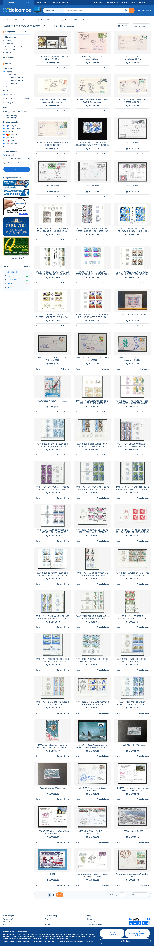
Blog (47, 919)
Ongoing (9, 72)
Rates (5, 924)
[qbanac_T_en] (16, 246)
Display (124, 26)
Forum (47, 924)
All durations (10, 94)
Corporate (7, 922)
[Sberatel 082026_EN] (16, 226)
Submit (16, 169)
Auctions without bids (16, 80)
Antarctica (9, 44)
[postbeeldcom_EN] (16, 206)
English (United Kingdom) (140, 2)
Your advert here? (17, 258)
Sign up (11, 2)
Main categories (11, 37)
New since (10, 98)
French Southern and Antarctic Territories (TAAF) (15, 48)
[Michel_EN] (16, 188)
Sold (7, 86)
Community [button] (54, 2)
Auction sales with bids (16, 78)
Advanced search (144, 10)
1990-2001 (9, 52)
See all (27, 32)
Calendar (48, 922)
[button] (126, 10)
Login (27, 2)
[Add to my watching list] (68, 33)
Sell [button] (44, 2)
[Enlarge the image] (52, 42)
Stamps (8, 40)
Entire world (10, 155)
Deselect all (7, 147)
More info (89, 941)
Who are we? (8, 919)
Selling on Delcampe (94, 924)
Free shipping (11, 118)
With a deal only (11, 116)
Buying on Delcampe (94, 922)
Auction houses (13, 83)
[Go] (127, 895)
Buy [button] (38, 2)
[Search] (131, 10)
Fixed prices (12, 75)
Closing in (9, 103)
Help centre (90, 919)
